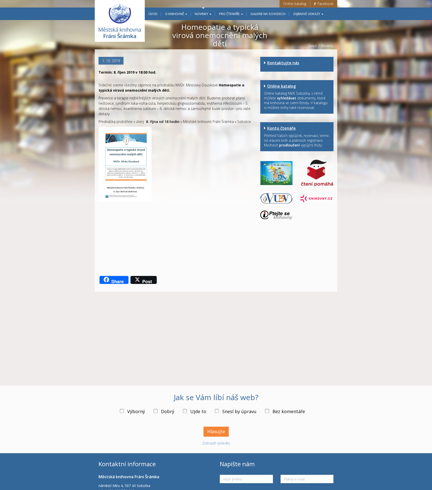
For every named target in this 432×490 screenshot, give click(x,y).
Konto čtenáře (281, 128)
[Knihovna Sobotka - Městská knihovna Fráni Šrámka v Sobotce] (120, 21)
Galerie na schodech (268, 14)
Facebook (325, 3)
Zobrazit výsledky (216, 443)
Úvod (153, 14)
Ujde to (198, 411)
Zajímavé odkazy (307, 14)
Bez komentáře (288, 411)
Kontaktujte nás (283, 63)
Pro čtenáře (229, 14)
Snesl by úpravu (239, 411)
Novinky (202, 14)
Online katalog (294, 3)
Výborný (136, 411)
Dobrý (167, 411)
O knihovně (175, 14)
